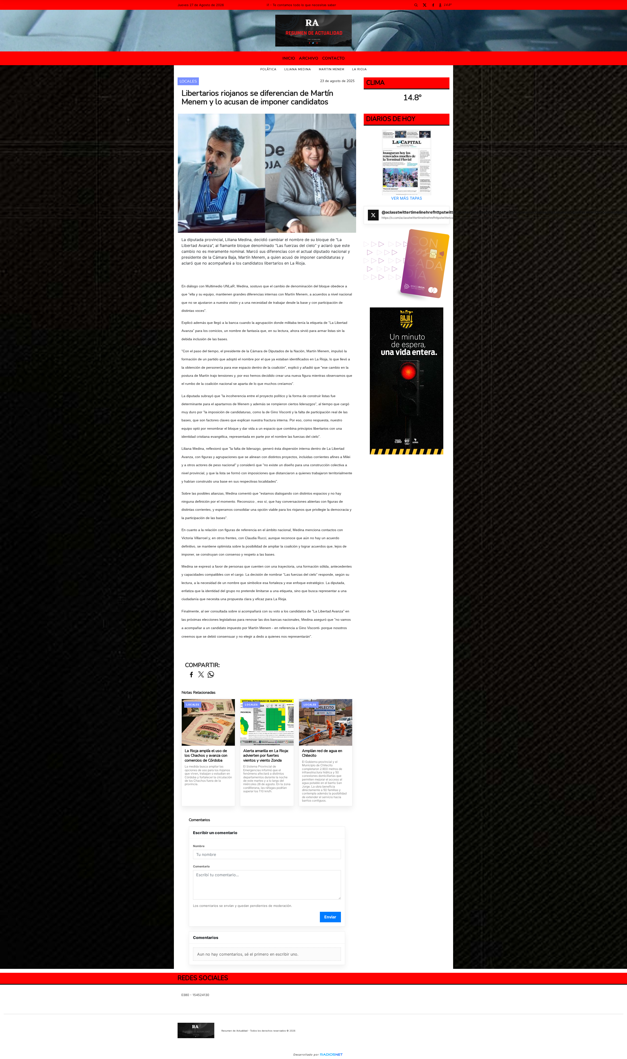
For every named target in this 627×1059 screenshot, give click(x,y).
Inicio (288, 58)
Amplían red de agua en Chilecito (322, 753)
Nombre (199, 846)
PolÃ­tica (268, 69)
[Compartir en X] (201, 675)
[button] (416, 5)
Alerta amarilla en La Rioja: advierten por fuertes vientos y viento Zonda (266, 756)
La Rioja (359, 69)
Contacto (333, 58)
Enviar (330, 916)
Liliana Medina (297, 69)
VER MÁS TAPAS (406, 198)
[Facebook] (433, 5)
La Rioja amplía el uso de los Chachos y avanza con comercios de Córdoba (206, 756)
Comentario (201, 866)
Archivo (308, 58)
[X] (424, 5)
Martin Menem (331, 69)
